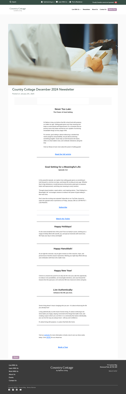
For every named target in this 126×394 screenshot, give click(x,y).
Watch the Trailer (63, 219)
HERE (48, 337)
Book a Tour (112, 9)
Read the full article (63, 154)
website (47, 335)
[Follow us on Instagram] (13, 390)
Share (16, 357)
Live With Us (75, 9)
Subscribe (63, 207)
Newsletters (86, 9)
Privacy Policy (22, 387)
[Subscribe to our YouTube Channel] (21, 390)
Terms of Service (31, 387)
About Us (95, 9)
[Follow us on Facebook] (9, 390)
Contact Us (103, 9)
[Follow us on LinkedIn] (17, 390)
